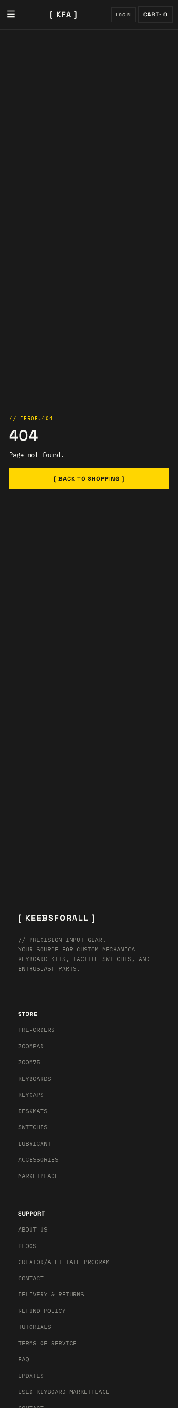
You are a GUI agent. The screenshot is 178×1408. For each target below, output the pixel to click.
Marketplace (38, 1176)
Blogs (27, 1246)
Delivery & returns (51, 1294)
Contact (31, 1278)
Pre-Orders (36, 1030)
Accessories (38, 1160)
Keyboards (34, 1079)
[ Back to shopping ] (89, 479)
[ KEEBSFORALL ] (56, 918)
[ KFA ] (64, 14)
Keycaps (31, 1095)
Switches (32, 1127)
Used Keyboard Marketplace (64, 1392)
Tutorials (34, 1327)
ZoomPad (31, 1046)
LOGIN (123, 15)
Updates (31, 1376)
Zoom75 (29, 1062)
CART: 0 (155, 14)
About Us (32, 1229)
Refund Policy (42, 1311)
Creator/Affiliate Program (64, 1262)
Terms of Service (47, 1343)
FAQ (23, 1359)
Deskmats (32, 1111)
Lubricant (34, 1144)
